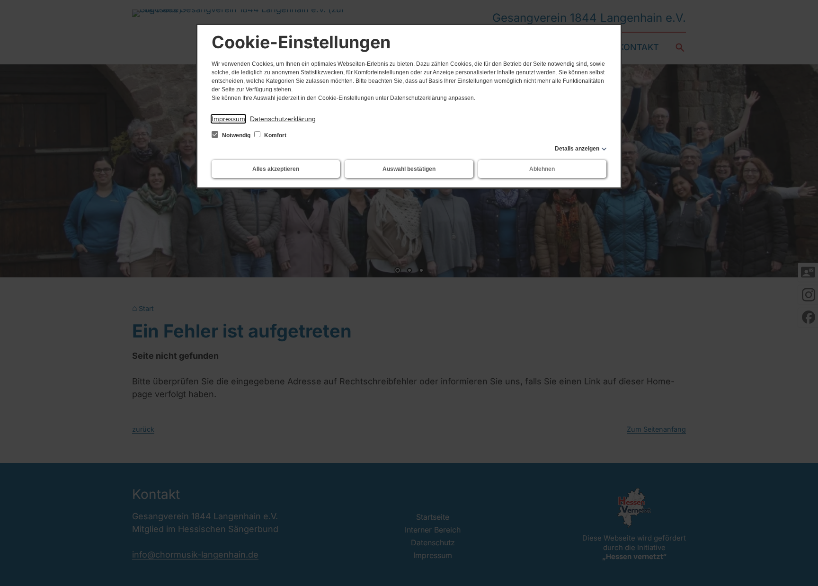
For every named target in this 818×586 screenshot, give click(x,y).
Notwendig (236, 135)
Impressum (228, 119)
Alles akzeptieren (275, 169)
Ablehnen (542, 169)
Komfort (274, 135)
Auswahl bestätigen (409, 169)
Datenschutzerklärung (283, 119)
